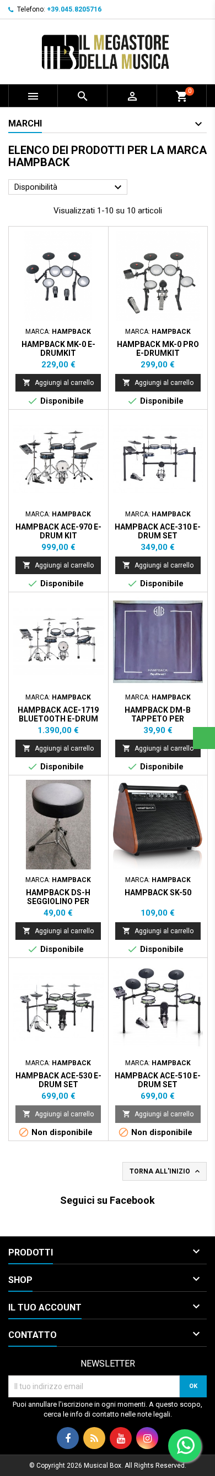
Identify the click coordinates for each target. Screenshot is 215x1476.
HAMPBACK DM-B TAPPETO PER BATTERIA (158, 719)
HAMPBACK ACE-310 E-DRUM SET (158, 531)
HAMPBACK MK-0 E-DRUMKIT (58, 348)
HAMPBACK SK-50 (158, 892)
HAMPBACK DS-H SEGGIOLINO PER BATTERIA (58, 901)
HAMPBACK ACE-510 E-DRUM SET (158, 1080)
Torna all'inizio (166, 1171)
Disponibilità (69, 187)
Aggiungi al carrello (58, 382)
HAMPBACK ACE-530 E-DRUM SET (58, 1080)
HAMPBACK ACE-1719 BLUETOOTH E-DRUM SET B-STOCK (58, 719)
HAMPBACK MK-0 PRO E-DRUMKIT (158, 348)
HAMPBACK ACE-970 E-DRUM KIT (58, 531)
